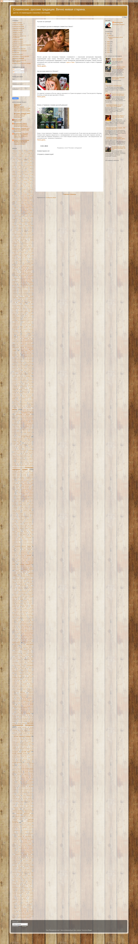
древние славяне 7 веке (26, 350)
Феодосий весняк (21, 881)
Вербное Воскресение (23, 302)
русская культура (24, 703)
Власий (29, 303)
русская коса (15, 703)
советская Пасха (16, 827)
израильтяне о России (24, 404)
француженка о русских (17, 887)
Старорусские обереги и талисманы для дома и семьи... (118, 117)
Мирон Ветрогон (16, 549)
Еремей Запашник (29, 362)
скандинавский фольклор (17, 807)
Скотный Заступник (29, 807)
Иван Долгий (26, 397)
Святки (30, 784)
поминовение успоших (27, 635)
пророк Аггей (30, 671)
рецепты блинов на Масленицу (19, 683)
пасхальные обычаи (16, 620)
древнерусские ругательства (18, 344)
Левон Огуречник (24, 505)
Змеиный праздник (23, 392)
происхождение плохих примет (25, 660)
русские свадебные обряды (25, 744)
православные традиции (18, 648)
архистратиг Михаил (18, 264)
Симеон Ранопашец (25, 801)
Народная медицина (17, 43)
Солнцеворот (29, 828)
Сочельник (20, 833)
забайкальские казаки (18, 371)
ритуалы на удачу (26, 688)
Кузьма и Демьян (18, 501)
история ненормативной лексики (24, 435)
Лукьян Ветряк (29, 519)
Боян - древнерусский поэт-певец (23, 279)
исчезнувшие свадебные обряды (19, 446)
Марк (31, 534)
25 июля (15, 198)
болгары (24, 278)
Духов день (19, 356)
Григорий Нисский (16, 324)
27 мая (15, 204)
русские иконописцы (23, 721)
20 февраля (20, 186)
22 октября (28, 192)
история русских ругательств (18, 438)
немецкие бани (28, 581)
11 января (26, 156)
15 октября (14, 169)
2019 (108, 43)
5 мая (29, 219)
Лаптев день (30, 504)
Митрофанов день (25, 550)
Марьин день (21, 537)
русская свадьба (20, 712)
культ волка (26, 501)
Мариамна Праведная (24, 532)
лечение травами (16, 511)
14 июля (30, 162)
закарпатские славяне (22, 385)
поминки (19, 635)
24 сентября (27, 195)
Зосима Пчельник (16, 395)
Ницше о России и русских (26, 597)
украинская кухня (16, 866)
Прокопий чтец (23, 671)
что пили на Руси (23, 905)
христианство (20, 890)
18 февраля (21, 178)
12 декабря (16, 157)
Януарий (15, 914)
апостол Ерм (15, 257)
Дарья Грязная (29, 326)
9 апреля (30, 228)
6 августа (25, 221)
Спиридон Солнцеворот (28, 833)
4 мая (15, 216)
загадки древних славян (17, 374)
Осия (23, 609)
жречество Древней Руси (28, 370)
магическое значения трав (23, 525)
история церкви (15, 444)
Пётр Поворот (21, 627)
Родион (24, 689)
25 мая (30, 198)
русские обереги (28, 738)
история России (26, 437)
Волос (26, 308)
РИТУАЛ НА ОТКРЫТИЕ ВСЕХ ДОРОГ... (118, 78)
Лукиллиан (31, 517)
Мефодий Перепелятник (27, 547)
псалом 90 (14, 680)
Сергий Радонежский (27, 795)
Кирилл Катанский (25, 486)
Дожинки (30, 335)
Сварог (18, 781)
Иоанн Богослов (21, 417)
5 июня (19, 219)
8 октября (29, 227)
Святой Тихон (23, 786)
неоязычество (20, 588)
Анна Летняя (29, 252)
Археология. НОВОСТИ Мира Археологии (19, 106)
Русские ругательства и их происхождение (19, 61)
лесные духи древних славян (25, 508)
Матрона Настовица (16, 540)
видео (24, 303)
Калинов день (29, 478)
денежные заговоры (29, 327)
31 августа (19, 213)
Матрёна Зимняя (16, 538)
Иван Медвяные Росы (23, 398)
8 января (19, 228)
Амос (13, 245)
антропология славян (22, 255)
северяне (14, 789)
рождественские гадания (17, 691)
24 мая (21, 195)
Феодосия (30, 881)
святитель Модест (23, 784)
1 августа (14, 150)
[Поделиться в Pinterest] (47, 146)
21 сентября (29, 189)
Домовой (14, 337)
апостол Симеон (28, 258)
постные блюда (21, 636)
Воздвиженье (22, 306)
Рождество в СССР (23, 694)
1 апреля (19, 150)
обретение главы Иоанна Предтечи (19, 602)
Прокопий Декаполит (27, 670)
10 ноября (21, 153)
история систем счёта (27, 441)
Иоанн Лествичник (29, 417)
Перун (20, 624)
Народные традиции (17, 39)
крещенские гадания (29, 498)
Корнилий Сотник (24, 492)
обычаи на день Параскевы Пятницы (20, 605)
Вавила (13, 287)
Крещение (25, 496)
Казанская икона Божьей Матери (19, 450)
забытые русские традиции (25, 373)
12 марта (28, 157)
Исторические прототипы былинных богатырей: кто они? (118, 148)
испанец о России (16, 427)
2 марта (29, 183)
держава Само (25, 333)
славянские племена (18, 817)
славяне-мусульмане (27, 808)
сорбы (13, 831)
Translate (24, 926)
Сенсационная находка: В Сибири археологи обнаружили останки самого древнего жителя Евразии (22, 109)
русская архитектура (27, 698)
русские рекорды (25, 742)
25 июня (20, 198)
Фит (22, 884)
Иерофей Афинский (23, 403)
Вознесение (29, 306)
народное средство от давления (19, 567)
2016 (108, 50)
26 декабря (19, 201)
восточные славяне (23, 309)
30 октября (20, 212)
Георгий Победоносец (16, 317)
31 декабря (25, 213)
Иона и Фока (22, 420)
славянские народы (28, 815)
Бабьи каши (23, 267)
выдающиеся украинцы (23, 311)
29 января (23, 209)
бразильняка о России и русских (19, 281)
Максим (31, 528)
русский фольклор (17, 762)
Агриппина (14, 236)
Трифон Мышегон (16, 860)
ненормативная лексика (25, 585)
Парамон (15, 617)
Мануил (25, 531)
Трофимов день (15, 861)
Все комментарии (19, 72)
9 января (30, 230)
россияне (18, 698)
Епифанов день (21, 362)
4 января (23, 218)
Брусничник (29, 281)
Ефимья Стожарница (21, 365)
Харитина (14, 889)
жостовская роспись (16, 370)
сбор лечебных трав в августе (19, 780)
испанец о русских (27, 427)
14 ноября (29, 163)
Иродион (21, 423)
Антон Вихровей (15, 254)
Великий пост (23, 297)
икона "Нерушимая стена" (19, 406)
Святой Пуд (15, 786)
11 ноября (20, 156)
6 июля (30, 221)
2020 (108, 41)
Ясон (28, 917)
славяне (16, 809)
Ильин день (26, 409)
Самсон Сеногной (25, 775)
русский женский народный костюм (24, 748)
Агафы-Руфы (30, 233)
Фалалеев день (15, 870)
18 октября (14, 178)
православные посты (18, 644)
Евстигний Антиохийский (17, 359)
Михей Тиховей (15, 553)
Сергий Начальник (16, 795)
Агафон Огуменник (16, 233)
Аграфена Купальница (27, 234)
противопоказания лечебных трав (24, 674)
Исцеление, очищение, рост (22, 128)
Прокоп (30, 668)
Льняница (14, 522)
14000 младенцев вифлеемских (23, 166)
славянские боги (29, 811)
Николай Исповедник (27, 594)
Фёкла (32, 878)
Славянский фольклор (18, 26)
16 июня (30, 171)
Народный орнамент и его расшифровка (19, 36)
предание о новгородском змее (23, 650)
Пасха (19, 618)
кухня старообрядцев (22, 502)
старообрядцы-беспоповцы (17, 837)
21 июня (29, 187)
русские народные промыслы (20, 733)
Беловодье (22, 270)
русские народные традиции (22, 736)
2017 (108, 48)
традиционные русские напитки (19, 855)
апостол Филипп (15, 260)
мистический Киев (16, 550)
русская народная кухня (28, 706)
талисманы (29, 845)
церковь (19, 899)
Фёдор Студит (31, 875)
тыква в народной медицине (20, 864)
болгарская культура (16, 278)
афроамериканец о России (27, 266)
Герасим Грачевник (28, 317)
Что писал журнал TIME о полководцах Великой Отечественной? (20, 116)
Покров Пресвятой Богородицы (27, 632)
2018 (108, 46)
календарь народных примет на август (21, 471)
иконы (14, 409)
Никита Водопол (15, 590)
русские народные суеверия (27, 734)
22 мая (23, 192)
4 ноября (19, 216)
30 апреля (18, 210)
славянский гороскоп (17, 819)
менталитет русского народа (22, 546)
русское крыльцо (24, 766)
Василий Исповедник (23, 290)
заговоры (28, 376)
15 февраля (28, 169)
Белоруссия (14, 272)
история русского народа (22, 440)
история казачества (27, 432)
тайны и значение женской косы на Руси (20, 843)
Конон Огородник (21, 490)
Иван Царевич (16, 401)
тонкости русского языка (24, 851)
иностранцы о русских (23, 414)
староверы (19, 836)
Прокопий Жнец (15, 671)
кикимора (25, 481)
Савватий (26, 774)
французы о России (28, 887)
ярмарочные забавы (21, 917)
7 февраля (20, 225)
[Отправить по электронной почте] (41, 146)
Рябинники (19, 774)
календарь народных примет (22, 468)
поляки (20, 633)
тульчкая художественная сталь (26, 863)
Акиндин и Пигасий (25, 237)
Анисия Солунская (22, 251)
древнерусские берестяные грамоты (26, 341)
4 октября (25, 216)
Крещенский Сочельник (28, 499)
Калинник (22, 478)
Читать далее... (42, 66)
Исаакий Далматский (29, 423)
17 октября (28, 175)
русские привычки (16, 742)
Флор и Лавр (29, 884)
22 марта (18, 192)
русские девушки (24, 718)
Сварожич (24, 781)
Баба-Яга (16, 267)
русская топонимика (18, 713)
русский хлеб (15, 763)
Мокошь (14, 555)
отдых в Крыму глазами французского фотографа (22, 611)
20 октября (27, 184)
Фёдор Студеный (22, 875)
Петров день (29, 627)
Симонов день (29, 802)
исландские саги (28, 426)
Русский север (21, 760)
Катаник (27, 480)
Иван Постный (22, 400)
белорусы (16, 275)
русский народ (25, 751)
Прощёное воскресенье (27, 679)
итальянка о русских (23, 447)
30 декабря (24, 210)
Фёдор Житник (26, 872)
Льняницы (20, 522)
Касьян (13, 480)
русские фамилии (23, 747)
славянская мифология (17, 811)
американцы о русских (27, 243)
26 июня (30, 201)
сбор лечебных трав (27, 778)
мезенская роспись (27, 541)
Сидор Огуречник (23, 796)
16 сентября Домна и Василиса (24, 172)
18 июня (26, 177)
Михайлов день (24, 552)
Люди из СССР (17, 121)
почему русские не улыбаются (27, 638)
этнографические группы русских (19, 908)
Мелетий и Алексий (16, 544)
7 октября (29, 224)
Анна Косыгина (118, 22)
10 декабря (26, 151)
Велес (31, 294)
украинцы (20, 867)
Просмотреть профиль (118, 24)
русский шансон (23, 763)
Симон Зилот (21, 802)
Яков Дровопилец (29, 913)
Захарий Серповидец (23, 389)
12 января (19, 159)
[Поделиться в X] (44, 146)
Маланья (24, 529)
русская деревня (24, 700)
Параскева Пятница (23, 617)
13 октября (21, 160)
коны (18, 492)
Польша (15, 633)
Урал (26, 867)
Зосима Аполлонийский (27, 394)
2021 (108, 33)
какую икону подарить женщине (25, 465)
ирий (28, 420)
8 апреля (32, 225)
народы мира (18, 578)
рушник (26, 772)
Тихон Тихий (14, 851)
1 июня (24, 150)
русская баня (15, 700)
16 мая (13, 172)
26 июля (25, 201)
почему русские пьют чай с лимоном (23, 639)
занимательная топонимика (18, 388)
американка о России (27, 242)
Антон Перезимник (24, 254)
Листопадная (20, 513)
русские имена (21, 723)
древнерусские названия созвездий (23, 342)
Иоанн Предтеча (17, 418)
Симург (13, 804)
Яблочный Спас (22, 911)
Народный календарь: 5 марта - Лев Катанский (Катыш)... (115, 128)
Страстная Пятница (27, 840)
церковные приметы (21, 898)
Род (32, 688)
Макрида (21, 528)
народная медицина (25, 564)
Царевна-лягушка (28, 890)
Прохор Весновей (28, 677)
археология (20, 263)
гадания (30, 312)
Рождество (22, 692)
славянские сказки (28, 817)
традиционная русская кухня (23, 854)
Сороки (30, 831)
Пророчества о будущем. (21, 133)
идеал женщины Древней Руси (27, 401)
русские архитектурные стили (19, 715)
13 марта (14, 160)
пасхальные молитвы (27, 618)
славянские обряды (29, 816)
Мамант (30, 529)
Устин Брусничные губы (27, 869)
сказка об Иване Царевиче (24, 805)
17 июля (31, 174)
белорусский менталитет (17, 273)
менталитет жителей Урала (27, 544)
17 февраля (20, 177)
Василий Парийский (23, 291)
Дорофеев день (27, 338)
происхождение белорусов (18, 657)
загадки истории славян (28, 374)
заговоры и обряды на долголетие (19, 377)
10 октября (28, 153)
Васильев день (15, 294)
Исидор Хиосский (28, 424)
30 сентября (27, 212)
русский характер (28, 762)
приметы (24, 653)
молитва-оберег (21, 555)
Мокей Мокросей (24, 553)
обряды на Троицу (27, 603)
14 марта (19, 163)
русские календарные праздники (22, 724)
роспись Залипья (23, 695)
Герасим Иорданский (16, 318)
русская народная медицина (21, 707)
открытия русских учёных (19, 612)
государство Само (27, 321)
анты (31, 255)
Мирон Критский (27, 549)
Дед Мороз (21, 327)
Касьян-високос (20, 480)
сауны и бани (70, 62)
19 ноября (14, 181)
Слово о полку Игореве (17, 824)
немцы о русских (21, 584)
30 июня (30, 210)
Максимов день (17, 529)
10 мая (15, 153)
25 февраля (27, 199)
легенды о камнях (24, 507)
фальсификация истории (26, 870)
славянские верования (23, 813)
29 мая (32, 207)
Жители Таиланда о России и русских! (117, 59)
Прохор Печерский (16, 679)
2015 (108, 52)
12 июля (22, 157)
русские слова (15, 745)
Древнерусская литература (19, 50)
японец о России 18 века (24, 914)
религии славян (28, 682)
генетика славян (28, 315)
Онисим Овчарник (23, 608)
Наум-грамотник (27, 578)
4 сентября (31, 216)
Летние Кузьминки (16, 510)
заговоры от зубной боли (27, 382)
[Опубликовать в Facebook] (45, 146)
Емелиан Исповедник (16, 361)
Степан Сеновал (28, 837)
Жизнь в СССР (18, 119)
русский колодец (15, 750)
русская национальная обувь (22, 709)
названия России (22, 562)
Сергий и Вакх (29, 793)
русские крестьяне (22, 727)
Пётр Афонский (27, 624)
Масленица (29, 537)
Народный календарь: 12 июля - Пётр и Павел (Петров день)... (114, 105)
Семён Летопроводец (23, 792)
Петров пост (15, 629)
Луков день (16, 519)
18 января (28, 178)
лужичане (27, 514)
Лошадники (21, 514)
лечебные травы (27, 510)
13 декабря (25, 159)
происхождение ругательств (18, 662)
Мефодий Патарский (16, 547)
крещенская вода (19, 498)
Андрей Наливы (26, 248)
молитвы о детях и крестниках (21, 558)
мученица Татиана (21, 561)
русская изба (29, 701)
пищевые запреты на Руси (26, 629)
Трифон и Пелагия (28, 858)
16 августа (19, 171)
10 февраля (20, 154)
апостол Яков (23, 260)
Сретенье (30, 834)
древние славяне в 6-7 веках (18, 351)
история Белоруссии (23, 430)
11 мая (15, 156)
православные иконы (28, 642)
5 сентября (19, 221)
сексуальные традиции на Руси (25, 789)
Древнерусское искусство (19, 48)
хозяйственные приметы (23, 889)
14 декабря (25, 162)
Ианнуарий (14, 397)
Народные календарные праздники (21, 44)
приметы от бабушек (20, 656)
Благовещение (23, 275)
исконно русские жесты (17, 426)
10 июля (31, 151)
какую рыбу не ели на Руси (17, 467)
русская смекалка (30, 712)
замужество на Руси (27, 386)
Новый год (14, 599)
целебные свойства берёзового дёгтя (20, 892)
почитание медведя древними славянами (21, 641)
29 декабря (26, 207)
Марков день (15, 535)
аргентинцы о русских (22, 261)
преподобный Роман (16, 653)
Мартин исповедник (24, 535)
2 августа (19, 183)
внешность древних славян (18, 305)
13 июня (30, 159)
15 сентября (21, 169)
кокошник (26, 487)
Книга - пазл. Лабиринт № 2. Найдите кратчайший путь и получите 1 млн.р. (21, 136)
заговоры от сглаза (16, 383)
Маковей (15, 528)
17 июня (15, 175)
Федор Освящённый (24, 873)
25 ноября (14, 199)
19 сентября (21, 181)
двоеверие (14, 327)
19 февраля (28, 181)
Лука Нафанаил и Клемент (24, 516)
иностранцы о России (27, 412)
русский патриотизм (22, 759)
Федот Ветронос (25, 878)
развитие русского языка (17, 682)
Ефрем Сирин (30, 365)
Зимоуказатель (25, 391)
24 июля (16, 195)
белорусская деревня (26, 272)
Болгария (29, 276)
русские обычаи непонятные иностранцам (21, 739)
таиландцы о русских (27, 842)
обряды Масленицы (16, 603)
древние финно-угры (26, 353)
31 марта (31, 213)
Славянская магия (17, 30)
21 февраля (14, 190)
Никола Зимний (30, 593)
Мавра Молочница (16, 523)
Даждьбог (22, 326)
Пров (30, 656)
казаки (20, 449)
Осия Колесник (29, 609)
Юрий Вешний (24, 910)
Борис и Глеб (30, 278)
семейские (14, 792)
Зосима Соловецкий (27, 395)
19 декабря (25, 180)
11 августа (26, 154)
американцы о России (16, 243)
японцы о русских (23, 916)
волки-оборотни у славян (17, 308)
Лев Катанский (17, 505)
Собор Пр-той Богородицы (26, 825)
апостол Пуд (20, 258)
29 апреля (20, 207)
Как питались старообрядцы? (114, 85)
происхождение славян (19, 665)
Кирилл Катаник (15, 486)
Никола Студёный (17, 594)
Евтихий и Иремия (28, 359)
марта (110, 35)
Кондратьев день (25, 489)
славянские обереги (19, 816)
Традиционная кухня (17, 41)
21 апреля (19, 187)
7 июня (23, 224)
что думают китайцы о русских (23, 904)
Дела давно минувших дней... (22, 113)
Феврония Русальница (16, 872)
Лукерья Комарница (23, 517)
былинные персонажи (23, 284)
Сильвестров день (16, 798)
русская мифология (22, 704)
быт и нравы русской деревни (25, 285)
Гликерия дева (17, 321)
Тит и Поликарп (29, 849)
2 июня (24, 183)
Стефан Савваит (23, 839)
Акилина (17, 237)
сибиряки (14, 796)
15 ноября (30, 168)
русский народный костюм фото (19, 756)
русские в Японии (23, 716)
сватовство (29, 781)
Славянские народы (17, 24)
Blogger (90, 930)
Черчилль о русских (27, 899)
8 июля (15, 227)
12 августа (31, 156)
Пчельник (30, 680)
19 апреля (19, 180)
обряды (30, 602)
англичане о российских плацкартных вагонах (22, 246)
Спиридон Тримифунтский (19, 834)
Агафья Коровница (17, 234)
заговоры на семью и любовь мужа (19, 380)
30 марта (14, 212)
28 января (14, 207)
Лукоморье (22, 519)
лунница (14, 520)
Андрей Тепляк (24, 249)
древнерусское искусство (18, 347)
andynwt (79, 930)
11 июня (32, 154)
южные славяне (15, 910)
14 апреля (19, 162)
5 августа (29, 218)
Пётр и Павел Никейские (23, 626)
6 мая (18, 222)
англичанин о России (16, 248)
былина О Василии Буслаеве (19, 282)
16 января (20, 174)
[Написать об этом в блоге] (42, 146)
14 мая (23, 163)
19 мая (30, 180)
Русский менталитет (17, 54)
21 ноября (17, 189)
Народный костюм (17, 34)
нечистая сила (28, 588)
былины (31, 284)
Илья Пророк (20, 411)
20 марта (20, 184)
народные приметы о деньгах (19, 572)
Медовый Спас (15, 541)
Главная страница (69, 194)
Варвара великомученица (22, 287)
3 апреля (29, 209)
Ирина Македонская (24, 421)
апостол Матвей (24, 257)
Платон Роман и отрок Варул (18, 630)
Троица (24, 860)
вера (21, 300)
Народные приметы (17, 32)
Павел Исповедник (28, 614)
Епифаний (14, 362)
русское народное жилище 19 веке (21, 769)
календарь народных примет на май (19, 472)
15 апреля (19, 168)
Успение (18, 869)
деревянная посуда (16, 333)
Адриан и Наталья (22, 236)
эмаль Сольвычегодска (17, 907)
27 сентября (21, 204)
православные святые (27, 647)
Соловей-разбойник (16, 830)
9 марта (24, 230)
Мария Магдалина (23, 534)
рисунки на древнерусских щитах (21, 686)
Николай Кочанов (15, 596)
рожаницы (30, 689)
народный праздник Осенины (27, 576)
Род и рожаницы (17, 689)
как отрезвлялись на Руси (25, 455)
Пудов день (22, 680)
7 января (26, 225)
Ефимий (14, 365)
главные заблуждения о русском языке (25, 320)
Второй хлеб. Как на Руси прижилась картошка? (118, 67)
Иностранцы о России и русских (20, 56)
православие (16, 642)
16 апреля (25, 171)
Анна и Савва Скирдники (19, 252)
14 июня (14, 163)
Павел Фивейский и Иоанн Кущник (19, 615)
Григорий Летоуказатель (27, 323)
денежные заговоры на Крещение (21, 329)
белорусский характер (28, 273)
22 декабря (28, 190)
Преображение (15, 651)
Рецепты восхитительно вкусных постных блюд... (118, 94)
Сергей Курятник (19, 793)
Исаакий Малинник (18, 424)
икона (32, 404)
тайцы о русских (21, 845)
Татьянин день (15, 846)
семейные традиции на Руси (25, 790)
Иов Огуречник (15, 420)
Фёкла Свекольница (27, 879)
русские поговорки (27, 741)
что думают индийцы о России (19, 901)
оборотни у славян (16, 600)
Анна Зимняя (30, 251)
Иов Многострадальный (27, 418)
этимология (28, 907)
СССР (13, 836)
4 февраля (16, 218)
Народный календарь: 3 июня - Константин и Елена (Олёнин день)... (116, 138)
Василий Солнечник (23, 293)
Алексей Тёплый (23, 240)
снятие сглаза (26, 824)
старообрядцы (28, 836)
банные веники (22, 269)
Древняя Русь (16, 355)
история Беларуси (25, 429)
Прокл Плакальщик (22, 668)
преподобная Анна (26, 651)
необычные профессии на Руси (19, 587)
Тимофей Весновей (22, 848)
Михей (30, 552)
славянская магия (28, 810)
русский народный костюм (19, 753)
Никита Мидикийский (23, 591)
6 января (28, 222)
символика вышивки (27, 798)
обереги (21, 599)
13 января (28, 160)
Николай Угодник (24, 596)
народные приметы (28, 569)
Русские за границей (18, 58)
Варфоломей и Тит (23, 288)
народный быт (23, 575)
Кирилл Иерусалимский (27, 484)
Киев (21, 481)
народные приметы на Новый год (23, 570)
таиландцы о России (16, 842)
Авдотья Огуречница (16, 231)
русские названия (24, 730)
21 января (21, 190)
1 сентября (30, 150)
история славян (16, 443)
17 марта (22, 175)
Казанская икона (28, 448)
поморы (13, 636)
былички (15, 285)
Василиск (30, 293)
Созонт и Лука (21, 828)
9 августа (25, 228)
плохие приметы (30, 630)
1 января (20, 151)
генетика (21, 315)
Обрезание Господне (27, 600)
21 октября (23, 189)
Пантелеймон (30, 615)
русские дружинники (23, 719)
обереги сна (29, 599)
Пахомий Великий (24, 621)
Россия (23, 697)
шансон (30, 905)
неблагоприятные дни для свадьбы (19, 579)
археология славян (29, 263)
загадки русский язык (19, 376)
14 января (19, 165)
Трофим (30, 860)
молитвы (29, 555)
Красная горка (18, 496)
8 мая (19, 227)
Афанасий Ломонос (16, 266)
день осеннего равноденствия (25, 332)
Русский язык (15, 52)
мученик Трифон (23, 559)
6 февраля (23, 222)
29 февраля (16, 209)
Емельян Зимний (28, 361)
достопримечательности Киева (18, 339)
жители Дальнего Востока (26, 368)
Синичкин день (20, 804)
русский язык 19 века (23, 765)
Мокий (30, 553)
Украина (30, 864)
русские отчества (16, 741)
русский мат (24, 750)
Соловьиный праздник (27, 830)
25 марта (26, 198)
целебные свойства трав (21, 896)
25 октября (21, 199)
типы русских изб (20, 849)
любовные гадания (28, 522)
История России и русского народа (21, 63)
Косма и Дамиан (21, 493)
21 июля (24, 187)
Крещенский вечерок (18, 499)
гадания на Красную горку (18, 314)
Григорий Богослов (16, 323)
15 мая (24, 168)
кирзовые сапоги (23, 483)
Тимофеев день (23, 846)
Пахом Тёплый (15, 621)
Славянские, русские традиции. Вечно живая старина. (49, 9)
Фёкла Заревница (17, 879)
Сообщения (17, 69)
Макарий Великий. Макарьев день (26, 526)
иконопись (29, 407)
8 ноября (24, 227)
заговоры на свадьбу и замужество (24, 379)
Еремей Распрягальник (18, 364)
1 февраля (14, 151)
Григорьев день (25, 324)
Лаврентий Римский (22, 504)
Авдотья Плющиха (28, 231)
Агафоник (24, 233)
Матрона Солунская (27, 540)
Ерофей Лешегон (28, 364)
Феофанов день (15, 884)
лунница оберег (20, 520)
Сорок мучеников (22, 831)
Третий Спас (23, 857)
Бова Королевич (21, 276)
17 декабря (26, 174)
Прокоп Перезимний (16, 670)
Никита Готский (25, 590)
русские (28, 713)
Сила (30, 796)
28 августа (28, 204)
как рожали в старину (21, 459)
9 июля (19, 230)
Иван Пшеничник (30, 400)
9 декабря (14, 230)
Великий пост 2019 (21, 299)
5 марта (24, 219)
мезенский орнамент (16, 543)
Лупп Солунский (28, 520)
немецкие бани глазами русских (19, 582)
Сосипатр (14, 833)
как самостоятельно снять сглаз (23, 461)
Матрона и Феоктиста (27, 538)
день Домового (21, 330)
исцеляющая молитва (27, 444)
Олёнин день (25, 606)
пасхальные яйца (28, 620)
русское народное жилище (27, 768)
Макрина (26, 528)
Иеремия (15, 403)
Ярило (30, 916)
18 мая (30, 177)
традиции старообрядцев (28, 852)
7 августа (18, 224)
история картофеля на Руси (18, 433)
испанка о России (15, 429)
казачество (30, 450)
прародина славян (30, 648)
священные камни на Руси (25, 787)
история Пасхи (15, 436)
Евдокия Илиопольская (28, 356)
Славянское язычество (18, 28)
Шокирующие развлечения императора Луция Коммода (21, 125)
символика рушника (16, 799)
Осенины (18, 609)
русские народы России (17, 738)
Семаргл (14, 790)
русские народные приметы (27, 731)
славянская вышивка (17, 810)
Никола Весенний (21, 593)
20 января (28, 186)
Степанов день (15, 839)
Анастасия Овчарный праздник (24, 245)
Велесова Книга (16, 296)
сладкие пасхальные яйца (26, 822)
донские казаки (21, 336)
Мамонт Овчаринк (16, 531)
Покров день (16, 632)
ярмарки (14, 917)
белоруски (29, 270)
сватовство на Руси (16, 783)
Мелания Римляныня (27, 543)
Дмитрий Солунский (21, 335)
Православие (15, 46)
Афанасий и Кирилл (28, 264)
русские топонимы (24, 745)
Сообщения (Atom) (51, 197)
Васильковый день (24, 294)
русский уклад (29, 760)
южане (30, 908)
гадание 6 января (22, 312)
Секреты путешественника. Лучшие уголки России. (21, 141)
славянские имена (16, 814)
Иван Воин (20, 397)
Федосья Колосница (16, 878)
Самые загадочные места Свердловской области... (20, 143)
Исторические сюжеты (20, 123)
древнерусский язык (28, 345)
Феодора (14, 881)
